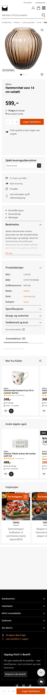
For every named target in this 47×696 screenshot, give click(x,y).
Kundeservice (40, 2)
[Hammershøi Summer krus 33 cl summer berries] (20, 377)
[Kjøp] (11, 411)
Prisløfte (14, 188)
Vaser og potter (28, 22)
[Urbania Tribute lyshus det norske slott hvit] (20, 440)
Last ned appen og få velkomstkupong (20, 196)
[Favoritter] (5, 411)
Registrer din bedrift (15, 674)
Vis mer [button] (8, 253)
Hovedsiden (6, 22)
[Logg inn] (33, 8)
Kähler (8, 84)
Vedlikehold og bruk (16, 322)
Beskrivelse (12, 224)
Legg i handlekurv (32, 121)
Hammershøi (29, 296)
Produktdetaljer (14, 267)
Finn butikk (28, 2)
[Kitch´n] (5, 8)
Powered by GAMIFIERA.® (13, 349)
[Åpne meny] (43, 8)
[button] (42, 74)
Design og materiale (17, 315)
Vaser (39, 22)
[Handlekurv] (38, 8)
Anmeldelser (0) (16, 338)
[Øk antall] (16, 122)
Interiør (17, 22)
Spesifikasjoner (14, 309)
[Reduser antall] (8, 122)
